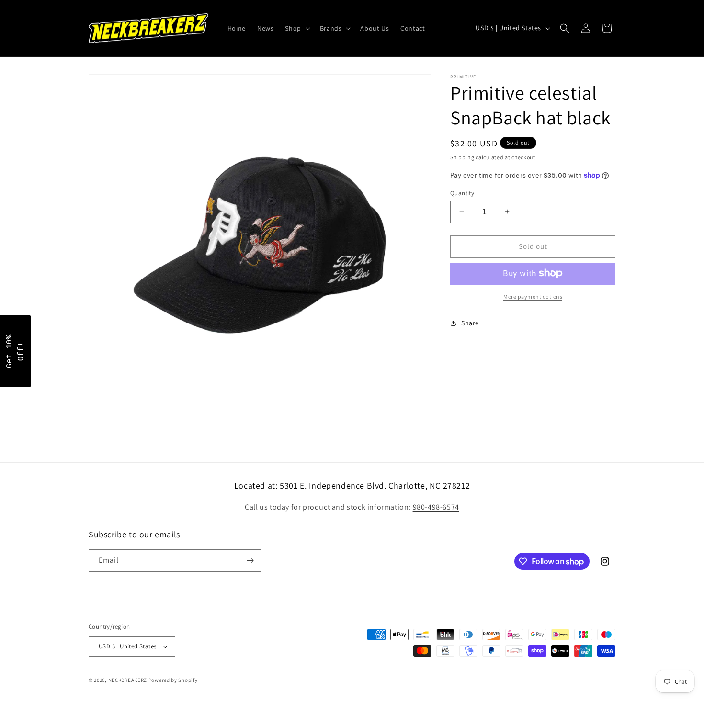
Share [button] (470, 322)
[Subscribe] (250, 560)
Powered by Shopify (173, 680)
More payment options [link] (532, 296)
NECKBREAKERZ (127, 680)
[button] (296, 28)
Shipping (462, 157)
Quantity (462, 193)
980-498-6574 (436, 507)
